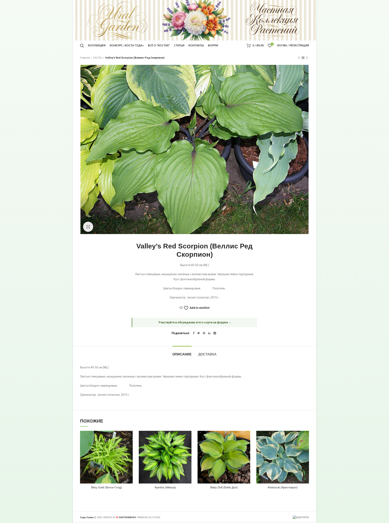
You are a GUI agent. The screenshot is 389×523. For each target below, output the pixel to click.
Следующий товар (307, 58)
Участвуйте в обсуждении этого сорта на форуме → (194, 322)
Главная (85, 57)
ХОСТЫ (97, 57)
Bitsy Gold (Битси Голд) (106, 487)
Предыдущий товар (299, 58)
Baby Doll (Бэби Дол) (224, 487)
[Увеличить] (88, 227)
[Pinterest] (204, 333)
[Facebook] (193, 333)
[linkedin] (209, 333)
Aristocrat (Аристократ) (283, 487)
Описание (182, 354)
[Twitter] (198, 333)
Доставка (207, 354)
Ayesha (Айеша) (165, 487)
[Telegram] (215, 333)
